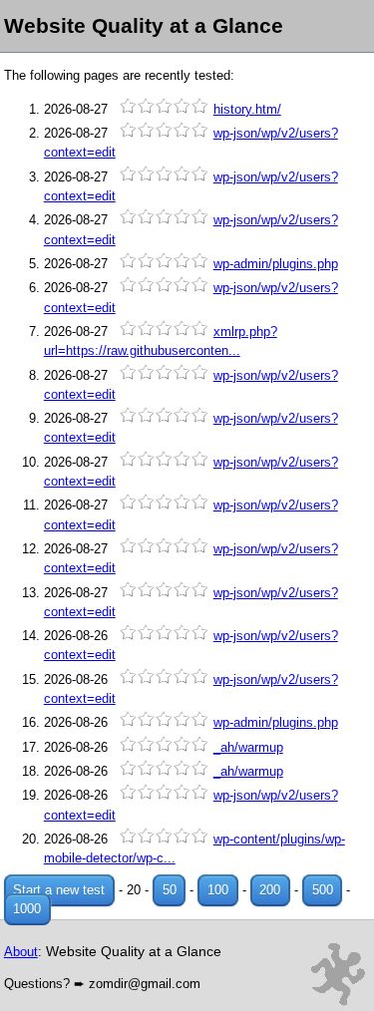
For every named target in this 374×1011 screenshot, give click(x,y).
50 (170, 889)
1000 (27, 908)
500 (322, 889)
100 (217, 889)
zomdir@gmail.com (144, 983)
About (21, 951)
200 (269, 889)
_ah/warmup (248, 747)
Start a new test (59, 889)
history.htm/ (247, 109)
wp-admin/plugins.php (275, 263)
